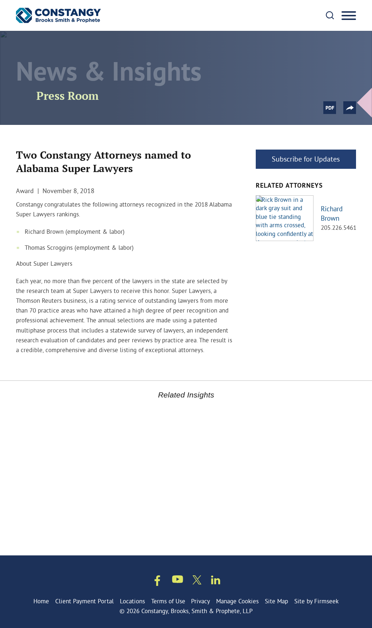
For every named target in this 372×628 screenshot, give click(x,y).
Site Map (276, 601)
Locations (132, 601)
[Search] (330, 15)
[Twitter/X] (197, 581)
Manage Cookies (237, 601)
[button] (349, 107)
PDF (330, 108)
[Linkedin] (216, 581)
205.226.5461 (338, 227)
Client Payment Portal (84, 601)
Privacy (200, 601)
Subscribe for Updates (306, 158)
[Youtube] (177, 580)
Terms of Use (168, 601)
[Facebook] (157, 582)
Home (41, 601)
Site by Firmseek (316, 601)
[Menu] (348, 16)
